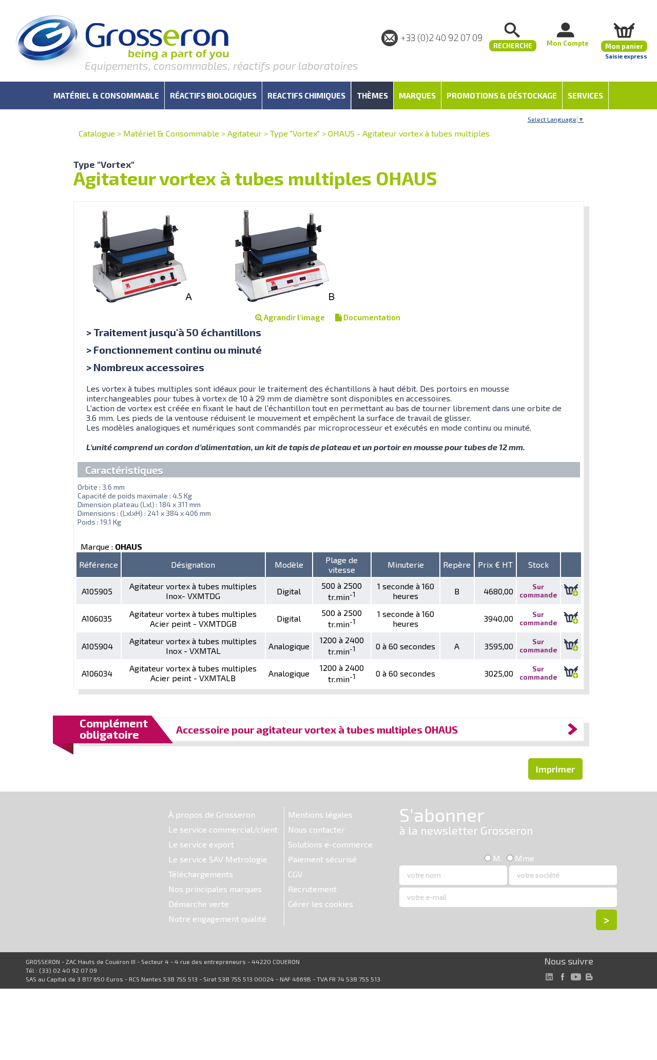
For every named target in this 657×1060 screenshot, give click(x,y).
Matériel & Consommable (171, 133)
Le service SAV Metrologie (217, 859)
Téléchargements (200, 874)
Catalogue (97, 133)
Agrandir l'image (293, 317)
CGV (295, 874)
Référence (98, 564)
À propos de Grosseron (211, 814)
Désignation (193, 564)
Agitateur (244, 133)
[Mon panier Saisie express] (624, 30)
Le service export (201, 844)
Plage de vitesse (341, 564)
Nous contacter (316, 829)
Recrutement (312, 889)
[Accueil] (122, 43)
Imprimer (555, 769)
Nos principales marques (215, 889)
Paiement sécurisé (322, 859)
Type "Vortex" (295, 133)
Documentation (371, 317)
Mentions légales (320, 814)
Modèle (289, 564)
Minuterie (406, 564)
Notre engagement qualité (217, 918)
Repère (457, 564)
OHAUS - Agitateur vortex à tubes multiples (409, 133)
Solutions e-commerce (330, 844)
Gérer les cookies (320, 904)
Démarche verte (198, 904)
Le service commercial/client (223, 829)
